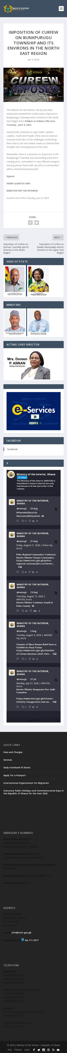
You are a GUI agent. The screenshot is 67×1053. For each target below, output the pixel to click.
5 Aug (33, 631)
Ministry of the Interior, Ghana (33, 502)
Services (7, 759)
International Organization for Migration (26, 782)
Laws (27, 1049)
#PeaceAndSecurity (26, 512)
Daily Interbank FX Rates (16, 767)
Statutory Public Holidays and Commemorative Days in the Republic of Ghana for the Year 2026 (33, 792)
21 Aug (34, 541)
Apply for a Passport (14, 775)
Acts (10, 1049)
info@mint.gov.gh (21, 932)
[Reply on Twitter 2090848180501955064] (18, 572)
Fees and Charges (12, 752)
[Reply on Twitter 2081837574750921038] (18, 707)
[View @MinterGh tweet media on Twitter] (43, 516)
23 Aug (34, 508)
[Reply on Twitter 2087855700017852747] (18, 611)
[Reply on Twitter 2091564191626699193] (18, 521)
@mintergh (22, 508)
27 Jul (33, 679)
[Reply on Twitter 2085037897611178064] (18, 659)
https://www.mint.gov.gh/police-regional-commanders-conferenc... (35, 562)
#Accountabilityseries (28, 515)
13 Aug (34, 592)
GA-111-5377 (31, 940)
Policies (18, 1049)
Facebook (12, 449)
